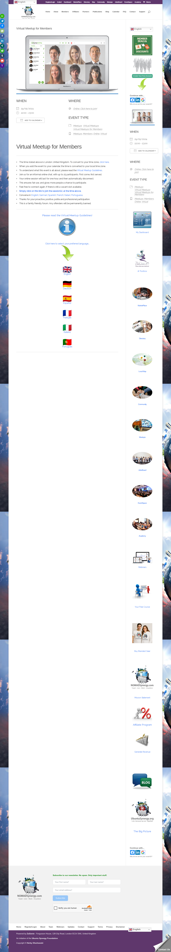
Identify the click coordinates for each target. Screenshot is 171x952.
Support (142, 12)
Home (48, 12)
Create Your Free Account (142, 76)
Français (67, 317)
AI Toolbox (142, 271)
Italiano (67, 332)
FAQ (124, 12)
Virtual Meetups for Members (87, 129)
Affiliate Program (142, 724)
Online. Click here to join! (85, 108)
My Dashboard (142, 232)
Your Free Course (142, 607)
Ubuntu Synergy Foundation (45, 938)
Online (96, 133)
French (60, 195)
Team (51, 927)
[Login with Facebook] (132, 100)
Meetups (110, 2)
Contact (133, 12)
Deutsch (67, 288)
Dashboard (67, 2)
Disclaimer (120, 927)
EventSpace (128, 2)
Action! (59, 2)
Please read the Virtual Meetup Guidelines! (67, 215)
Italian (67, 195)
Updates (71, 927)
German (43, 195)
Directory (87, 2)
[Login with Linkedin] (137, 100)
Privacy (109, 927)
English (34, 195)
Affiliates (75, 12)
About (56, 12)
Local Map (142, 371)
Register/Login (50, 2)
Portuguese (77, 195)
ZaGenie (30, 934)
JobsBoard (118, 2)
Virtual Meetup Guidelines (89, 170)
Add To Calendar (32, 120)
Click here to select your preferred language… (67, 243)
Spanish (52, 195)
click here (104, 162)
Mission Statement (142, 698)
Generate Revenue (142, 752)
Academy (138, 2)
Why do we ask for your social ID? (141, 104)
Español (67, 303)
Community (101, 2)
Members (65, 12)
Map (93, 2)
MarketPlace (77, 2)
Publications (97, 12)
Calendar (115, 12)
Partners (86, 12)
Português (67, 346)
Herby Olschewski (35, 943)
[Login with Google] (143, 100)
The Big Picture (142, 831)
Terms (100, 927)
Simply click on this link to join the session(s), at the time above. (50, 191)
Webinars (142, 567)
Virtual (103, 133)
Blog (107, 12)
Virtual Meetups (91, 125)
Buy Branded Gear (142, 651)
